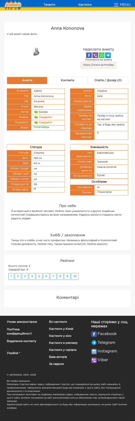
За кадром (56, 364)
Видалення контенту (21, 341)
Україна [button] (12, 353)
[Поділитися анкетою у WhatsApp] (101, 55)
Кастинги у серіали (62, 350)
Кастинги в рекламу (63, 343)
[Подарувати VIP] (36, 51)
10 (74, 276)
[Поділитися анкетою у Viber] (95, 55)
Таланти (49, 5)
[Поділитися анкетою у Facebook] (89, 55)
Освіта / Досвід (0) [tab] (108, 80)
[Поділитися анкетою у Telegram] (108, 55)
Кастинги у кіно (60, 336)
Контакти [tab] (67, 80)
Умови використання (22, 322)
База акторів (58, 357)
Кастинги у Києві (61, 329)
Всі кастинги (58, 322)
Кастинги (85, 5)
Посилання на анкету (98, 60)
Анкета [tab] (27, 80)
